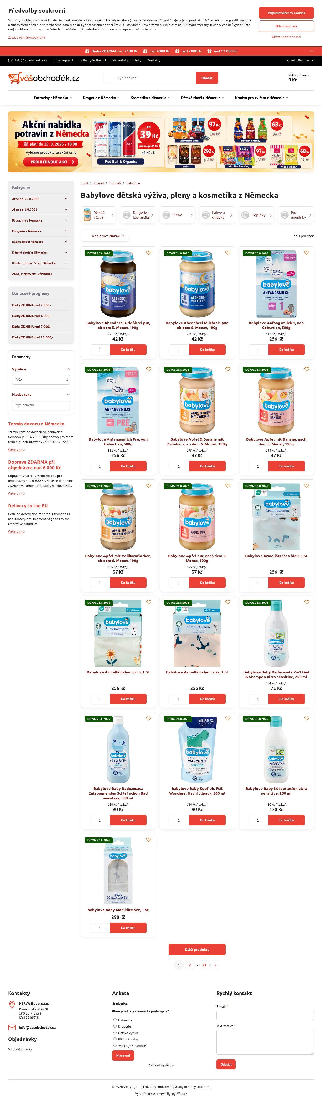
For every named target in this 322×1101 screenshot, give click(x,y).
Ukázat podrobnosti (286, 37)
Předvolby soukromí (155, 1087)
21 (204, 965)
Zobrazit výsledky (161, 1065)
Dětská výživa (127, 1033)
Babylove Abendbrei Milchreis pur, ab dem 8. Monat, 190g (197, 325)
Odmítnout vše (286, 26)
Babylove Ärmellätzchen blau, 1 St (276, 555)
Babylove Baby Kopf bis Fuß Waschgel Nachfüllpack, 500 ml (197, 791)
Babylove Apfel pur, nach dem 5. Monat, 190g (197, 558)
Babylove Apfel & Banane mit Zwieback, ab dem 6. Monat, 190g (197, 441)
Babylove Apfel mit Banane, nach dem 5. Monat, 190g (276, 441)
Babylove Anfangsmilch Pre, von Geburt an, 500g (118, 441)
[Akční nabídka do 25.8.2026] (161, 142)
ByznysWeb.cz (177, 1093)
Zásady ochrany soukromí (191, 1087)
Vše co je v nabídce (131, 1046)
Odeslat (226, 1064)
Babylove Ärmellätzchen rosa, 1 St (197, 671)
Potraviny (124, 1020)
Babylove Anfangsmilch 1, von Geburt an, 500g (276, 325)
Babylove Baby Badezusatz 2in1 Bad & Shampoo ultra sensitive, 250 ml (276, 674)
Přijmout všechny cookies (286, 13)
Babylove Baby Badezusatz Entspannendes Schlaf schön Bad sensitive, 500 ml (118, 793)
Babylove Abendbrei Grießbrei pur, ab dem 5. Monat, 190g (118, 325)
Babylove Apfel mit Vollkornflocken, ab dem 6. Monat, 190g (118, 558)
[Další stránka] (215, 965)
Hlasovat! (123, 1055)
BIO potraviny (127, 1039)
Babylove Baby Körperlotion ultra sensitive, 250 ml (276, 791)
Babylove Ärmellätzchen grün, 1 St (118, 671)
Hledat (207, 78)
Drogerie (124, 1026)
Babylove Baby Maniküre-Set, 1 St (118, 909)
